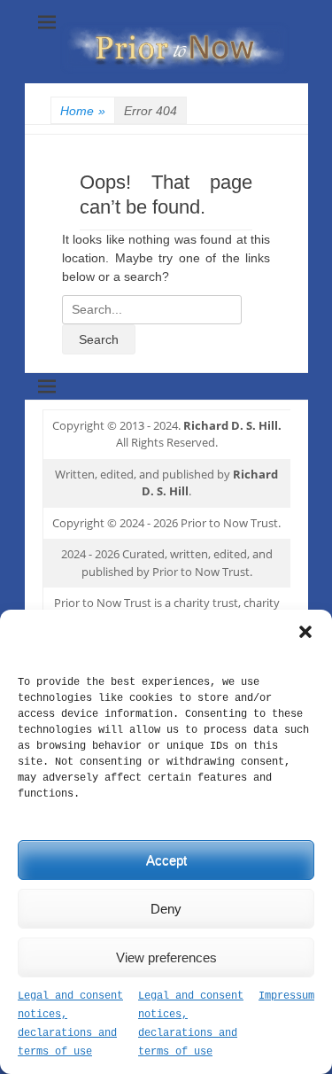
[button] (305, 632)
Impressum (286, 996)
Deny (166, 908)
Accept (166, 860)
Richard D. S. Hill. (232, 425)
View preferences (166, 957)
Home (82, 111)
